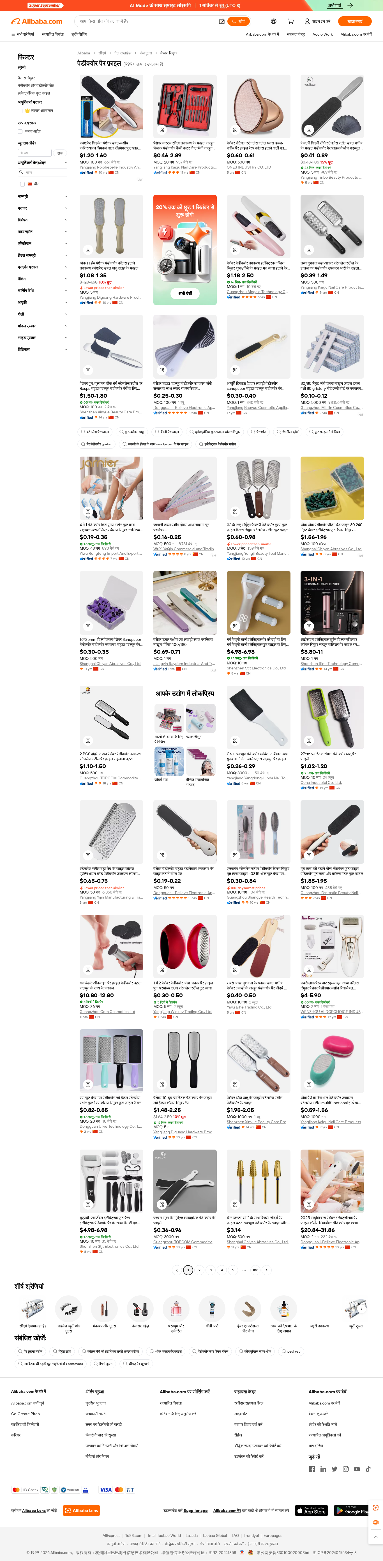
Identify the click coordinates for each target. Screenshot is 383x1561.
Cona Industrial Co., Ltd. (321, 782)
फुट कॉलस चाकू (134, 432)
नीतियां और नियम (97, 1456)
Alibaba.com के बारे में (28, 1391)
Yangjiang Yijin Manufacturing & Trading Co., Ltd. (111, 897)
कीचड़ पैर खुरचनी (139, 1364)
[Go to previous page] (177, 1270)
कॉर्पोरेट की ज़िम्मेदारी (25, 1424)
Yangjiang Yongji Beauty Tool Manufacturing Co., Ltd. (258, 553)
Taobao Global (214, 1535)
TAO (235, 1535)
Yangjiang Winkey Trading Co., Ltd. (182, 1011)
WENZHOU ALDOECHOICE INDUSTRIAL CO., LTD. (332, 1011)
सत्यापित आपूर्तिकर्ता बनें (325, 1435)
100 (256, 1270)
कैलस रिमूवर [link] (168, 53)
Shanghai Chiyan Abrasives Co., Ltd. (331, 549)
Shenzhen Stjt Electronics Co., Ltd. (257, 668)
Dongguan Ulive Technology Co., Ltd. (111, 1126)
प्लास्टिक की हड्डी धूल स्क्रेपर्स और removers (53, 1364)
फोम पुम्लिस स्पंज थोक (257, 1351)
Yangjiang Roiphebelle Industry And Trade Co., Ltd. (111, 167)
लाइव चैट (240, 1414)
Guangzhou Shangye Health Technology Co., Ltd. (258, 897)
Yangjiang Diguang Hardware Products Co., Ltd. (111, 297)
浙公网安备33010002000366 (283, 1552)
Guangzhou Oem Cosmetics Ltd (107, 1011)
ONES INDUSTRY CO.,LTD (249, 167)
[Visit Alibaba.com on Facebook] (312, 1469)
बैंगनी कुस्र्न (105, 1364)
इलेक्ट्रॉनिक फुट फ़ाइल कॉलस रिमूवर (217, 432)
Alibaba (83, 53)
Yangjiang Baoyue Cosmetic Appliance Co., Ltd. (258, 407)
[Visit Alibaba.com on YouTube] (357, 1469)
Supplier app (196, 1510)
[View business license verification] (242, 1552)
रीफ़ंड (238, 1435)
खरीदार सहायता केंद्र (248, 1403)
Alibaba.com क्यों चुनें (27, 1403)
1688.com (133, 1535)
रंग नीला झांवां (290, 432)
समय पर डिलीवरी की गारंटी (104, 1424)
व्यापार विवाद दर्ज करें (248, 1424)
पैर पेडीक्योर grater (99, 444)
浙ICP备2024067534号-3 (335, 1552)
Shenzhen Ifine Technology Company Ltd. (332, 663)
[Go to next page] (267, 1270)
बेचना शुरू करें (318, 1414)
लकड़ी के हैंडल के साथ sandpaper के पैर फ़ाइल (158, 444)
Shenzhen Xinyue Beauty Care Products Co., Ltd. (111, 412)
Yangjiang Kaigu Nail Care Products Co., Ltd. (185, 167)
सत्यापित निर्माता (171, 1403)
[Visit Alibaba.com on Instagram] (345, 1469)
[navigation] (43, 662)
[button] (221, 21)
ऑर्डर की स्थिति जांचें (323, 1424)
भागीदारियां (316, 1445)
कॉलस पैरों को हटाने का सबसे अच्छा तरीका (113, 1351)
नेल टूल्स (146, 53)
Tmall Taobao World (164, 1535)
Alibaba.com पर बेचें (324, 1403)
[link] (375, 1507)
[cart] (292, 22)
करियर (15, 1435)
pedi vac (294, 1351)
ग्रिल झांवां (65, 1351)
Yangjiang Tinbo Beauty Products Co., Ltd (332, 177)
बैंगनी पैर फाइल (170, 432)
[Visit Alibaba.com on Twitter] (334, 1469)
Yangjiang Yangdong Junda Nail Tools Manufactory (258, 778)
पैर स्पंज (261, 432)
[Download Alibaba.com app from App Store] (311, 1510)
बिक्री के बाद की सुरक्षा (101, 1435)
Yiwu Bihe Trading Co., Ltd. (249, 1007)
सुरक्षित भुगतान (96, 1403)
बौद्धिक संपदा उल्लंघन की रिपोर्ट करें (258, 1445)
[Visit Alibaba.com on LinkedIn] (323, 1469)
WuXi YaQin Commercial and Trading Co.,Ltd (185, 549)
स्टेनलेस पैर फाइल (98, 432)
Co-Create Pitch (25, 1414)
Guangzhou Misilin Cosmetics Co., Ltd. (332, 407)
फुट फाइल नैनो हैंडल (327, 432)
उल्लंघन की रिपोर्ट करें (249, 1456)
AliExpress (112, 1535)
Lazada (192, 1535)
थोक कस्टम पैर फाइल (168, 1351)
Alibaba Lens (34, 1510)
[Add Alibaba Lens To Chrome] (81, 1510)
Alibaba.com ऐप (227, 1510)
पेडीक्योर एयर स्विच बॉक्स (213, 1351)
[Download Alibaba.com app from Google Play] (353, 1510)
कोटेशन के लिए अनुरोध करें (178, 1414)
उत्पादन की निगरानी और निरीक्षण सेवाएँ (111, 1445)
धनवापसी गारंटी (96, 1414)
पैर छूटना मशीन (33, 1351)
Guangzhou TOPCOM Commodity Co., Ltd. (111, 778)
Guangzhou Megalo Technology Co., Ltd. (258, 291)
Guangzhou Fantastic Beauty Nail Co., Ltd (332, 892)
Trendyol (251, 1535)
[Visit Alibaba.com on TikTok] (368, 1469)
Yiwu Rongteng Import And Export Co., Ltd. (111, 553)
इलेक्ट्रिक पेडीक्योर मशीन (220, 444)
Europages (273, 1535)
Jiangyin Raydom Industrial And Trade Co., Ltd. (185, 663)
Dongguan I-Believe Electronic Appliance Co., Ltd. (185, 407)
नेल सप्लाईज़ (122, 53)
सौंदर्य (102, 53)
